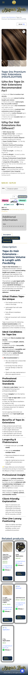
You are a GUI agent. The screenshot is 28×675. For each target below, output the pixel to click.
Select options (6, 578)
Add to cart (22, 196)
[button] (23, 31)
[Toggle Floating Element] (22, 671)
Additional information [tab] (11, 238)
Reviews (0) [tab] (7, 241)
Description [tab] (7, 234)
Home (3, 17)
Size (3, 188)
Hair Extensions (10, 17)
